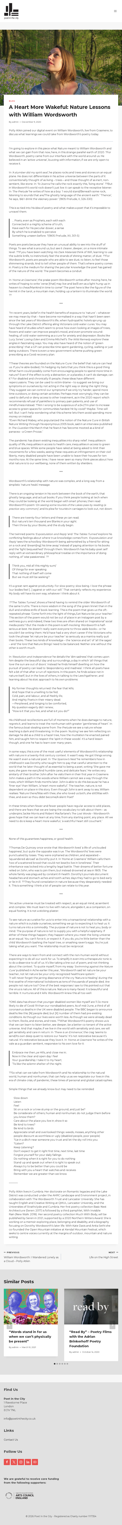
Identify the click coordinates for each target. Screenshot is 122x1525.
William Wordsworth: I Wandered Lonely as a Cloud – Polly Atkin (31, 1257)
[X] (14, 1462)
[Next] (112, 1325)
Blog (12, 101)
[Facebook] (7, 1462)
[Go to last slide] (9, 1325)
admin (15, 122)
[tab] (54, 1364)
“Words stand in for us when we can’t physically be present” (30, 1336)
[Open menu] (115, 11)
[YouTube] (35, 1462)
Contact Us (11, 1439)
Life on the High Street (103, 1255)
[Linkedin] (28, 1462)
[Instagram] (21, 1462)
